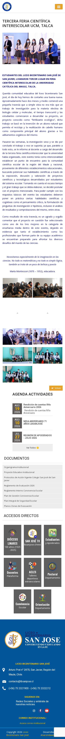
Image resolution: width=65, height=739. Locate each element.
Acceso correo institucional (32, 723)
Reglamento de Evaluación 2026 (19, 485)
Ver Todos (31, 448)
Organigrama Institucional (16, 467)
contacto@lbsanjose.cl (21, 681)
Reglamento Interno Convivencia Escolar (23, 490)
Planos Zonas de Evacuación (18, 506)
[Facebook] (40, 710)
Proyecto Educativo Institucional (19, 472)
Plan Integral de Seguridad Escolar (20, 500)
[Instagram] (34, 710)
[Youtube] (47, 710)
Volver (57, 388)
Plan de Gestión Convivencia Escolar (21, 495)
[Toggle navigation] (59, 6)
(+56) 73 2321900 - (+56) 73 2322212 (30, 688)
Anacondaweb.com (50, 735)
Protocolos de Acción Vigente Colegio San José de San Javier (29, 479)
